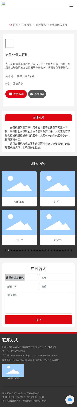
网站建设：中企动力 (31, 400)
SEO (41, 396)
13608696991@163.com (44, 355)
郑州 (44, 400)
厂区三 (58, 240)
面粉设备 (41, 24)
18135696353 (18, 351)
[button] (5, 250)
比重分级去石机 (26, 76)
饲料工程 (19, 201)
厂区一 (58, 201)
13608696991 (18, 355)
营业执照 (32, 396)
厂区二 (19, 240)
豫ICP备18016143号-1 (13, 397)
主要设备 (27, 24)
